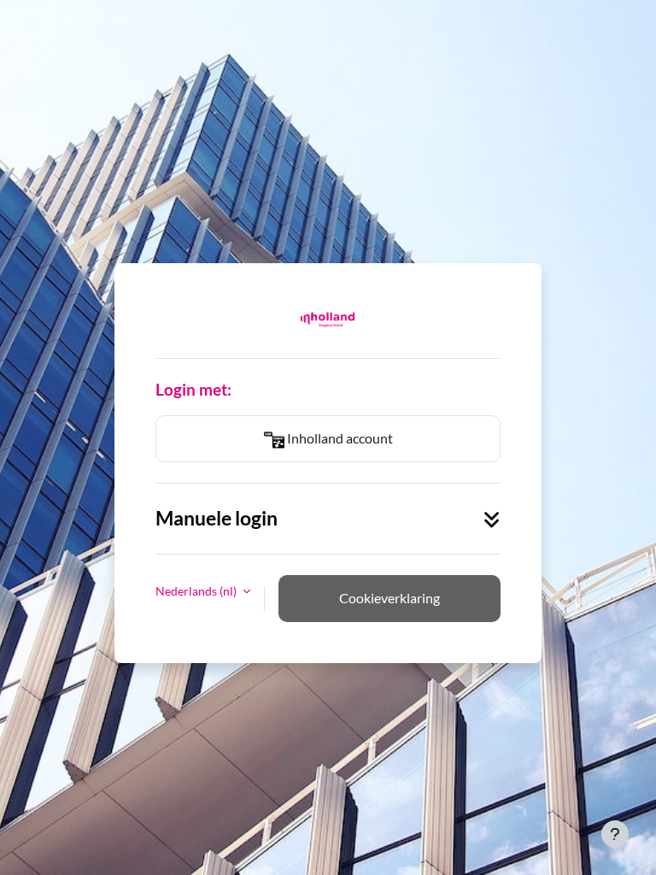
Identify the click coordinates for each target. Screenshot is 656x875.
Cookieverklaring (389, 598)
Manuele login (216, 518)
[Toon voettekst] (615, 834)
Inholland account (338, 438)
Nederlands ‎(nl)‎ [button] (197, 591)
